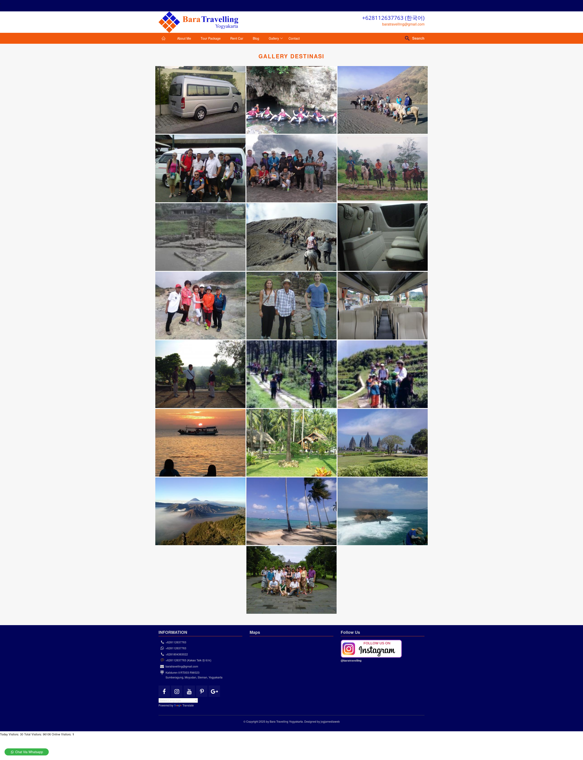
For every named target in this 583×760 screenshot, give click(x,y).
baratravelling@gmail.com (403, 24)
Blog (256, 38)
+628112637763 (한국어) (393, 17)
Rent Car (236, 38)
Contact (294, 38)
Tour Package (211, 38)
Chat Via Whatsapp (28, 752)
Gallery (274, 38)
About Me (184, 38)
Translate (188, 705)
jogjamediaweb (330, 721)
